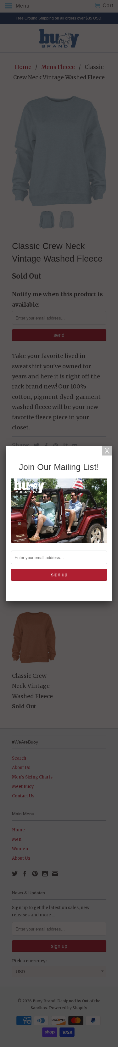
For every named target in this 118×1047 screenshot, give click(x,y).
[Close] (107, 451)
